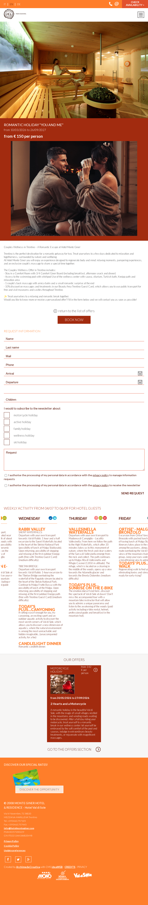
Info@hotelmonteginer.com (19, 828)
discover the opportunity (39, 789)
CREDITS (70, 866)
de (19, 4)
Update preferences (14, 850)
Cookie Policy (11, 845)
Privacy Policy (11, 841)
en (11, 4)
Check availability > (135, 4)
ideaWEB (57, 866)
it (5, 4)
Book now (74, 320)
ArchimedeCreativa (28, 866)
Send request (132, 493)
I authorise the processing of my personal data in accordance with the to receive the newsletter (74, 485)
